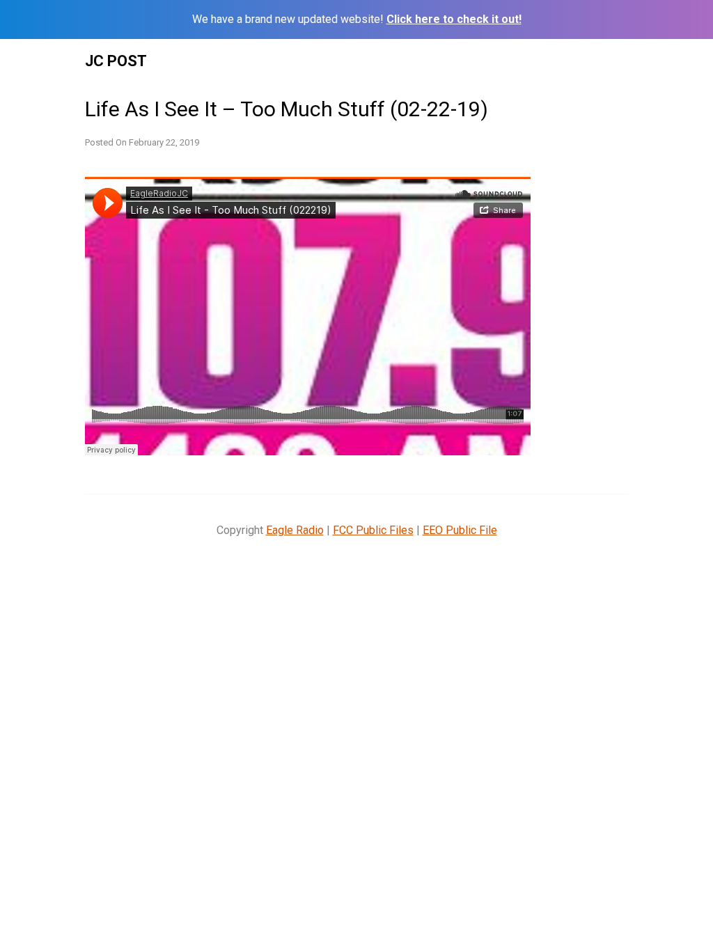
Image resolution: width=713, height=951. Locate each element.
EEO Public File (460, 530)
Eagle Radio (295, 530)
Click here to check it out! (454, 19)
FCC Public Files (373, 530)
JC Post (116, 61)
